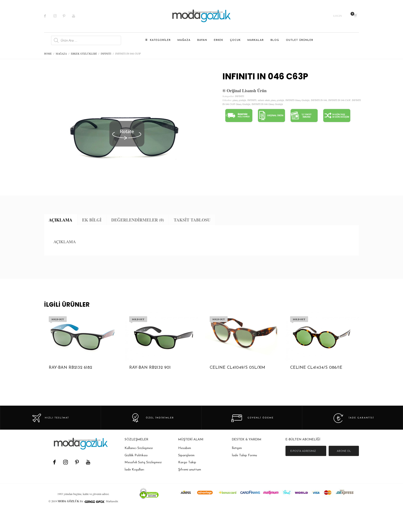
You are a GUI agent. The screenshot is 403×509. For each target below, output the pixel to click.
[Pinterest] (67, 15)
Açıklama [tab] (60, 220)
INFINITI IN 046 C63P (339, 100)
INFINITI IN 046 (319, 100)
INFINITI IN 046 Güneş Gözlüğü (267, 104)
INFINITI (239, 96)
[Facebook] (48, 15)
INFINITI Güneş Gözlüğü (297, 100)
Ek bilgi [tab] (91, 220)
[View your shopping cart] (355, 16)
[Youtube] (76, 15)
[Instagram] (58, 15)
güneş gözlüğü (239, 100)
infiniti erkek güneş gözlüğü (271, 100)
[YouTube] (88, 462)
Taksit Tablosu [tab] (192, 220)
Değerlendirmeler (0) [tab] (137, 220)
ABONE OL (344, 451)
